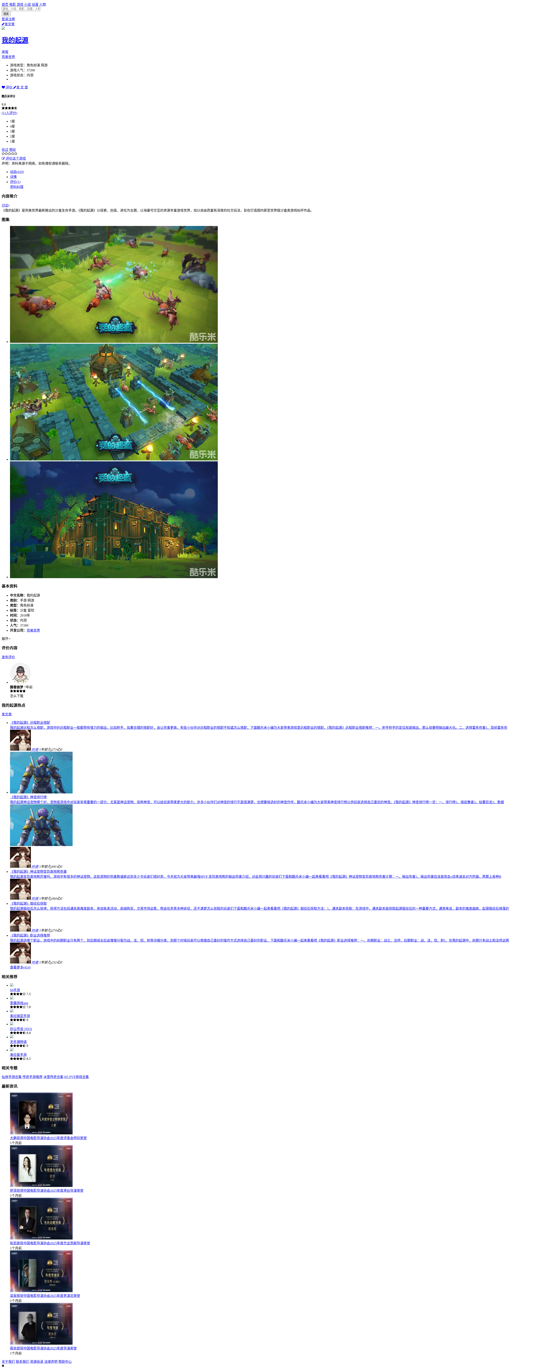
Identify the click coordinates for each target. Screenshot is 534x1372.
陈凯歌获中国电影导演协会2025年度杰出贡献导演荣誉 (50, 1243)
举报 (5, 52)
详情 (13, 177)
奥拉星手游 (18, 1055)
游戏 (20, 4)
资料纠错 (16, 187)
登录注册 (8, 19)
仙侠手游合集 (12, 1077)
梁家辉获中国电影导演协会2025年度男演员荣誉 (45, 1296)
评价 (9, 87)
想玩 (12, 149)
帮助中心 (65, 1361)
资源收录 (36, 1361)
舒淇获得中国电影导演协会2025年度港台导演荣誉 (46, 1190)
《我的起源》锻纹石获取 (28, 903)
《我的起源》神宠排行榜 (28, 797)
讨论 (5, 205)
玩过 (5, 149)
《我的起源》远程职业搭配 (30, 722)
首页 (5, 4)
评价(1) (15, 182)
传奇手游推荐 (33, 1077)
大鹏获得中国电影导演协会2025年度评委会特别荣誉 (48, 1138)
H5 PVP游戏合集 (76, 1077)
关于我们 (8, 1361)
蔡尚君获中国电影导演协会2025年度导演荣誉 (43, 1348)
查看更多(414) (20, 967)
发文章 (10, 24)
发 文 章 (22, 87)
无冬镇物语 (18, 1042)
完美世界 (8, 57)
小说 (27, 4)
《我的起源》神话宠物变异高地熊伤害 (38, 871)
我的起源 (15, 40)
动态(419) (17, 172)
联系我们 (22, 1361)
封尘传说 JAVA (21, 1029)
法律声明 (51, 1361)
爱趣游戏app (19, 1003)
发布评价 (8, 657)
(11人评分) (9, 113)
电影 (12, 4)
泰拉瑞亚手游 (20, 1016)
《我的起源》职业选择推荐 (30, 935)
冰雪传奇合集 (53, 1077)
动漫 (35, 4)
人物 (42, 4)
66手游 (15, 990)
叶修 (35, 749)
